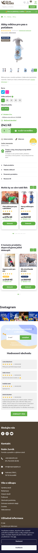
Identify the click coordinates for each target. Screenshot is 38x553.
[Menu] (35, 2)
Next (34, 187)
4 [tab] (18, 233)
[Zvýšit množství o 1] (9, 129)
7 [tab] (23, 233)
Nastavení (19, 541)
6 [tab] (21, 233)
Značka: (7, 143)
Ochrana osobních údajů (9, 503)
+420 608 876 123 (11, 458)
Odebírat (25, 337)
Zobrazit (10, 223)
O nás (3, 523)
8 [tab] (24, 233)
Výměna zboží (6, 488)
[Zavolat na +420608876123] (24, 2)
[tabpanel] (10, 210)
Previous (31, 187)
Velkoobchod (5, 510)
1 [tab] (13, 233)
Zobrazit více (19, 414)
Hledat (32, 7)
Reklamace (5, 491)
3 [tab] (16, 233)
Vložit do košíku (25, 131)
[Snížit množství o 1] (9, 132)
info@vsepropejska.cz (13, 467)
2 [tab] (14, 233)
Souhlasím (19, 548)
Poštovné (4, 497)
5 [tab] (19, 233)
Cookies (4, 506)
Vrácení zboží (5, 494)
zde (15, 537)
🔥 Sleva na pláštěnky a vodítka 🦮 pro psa (18, 11)
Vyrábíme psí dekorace (9, 526)
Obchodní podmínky (8, 500)
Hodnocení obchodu (19, 353)
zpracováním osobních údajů (20, 345)
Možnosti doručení (10, 120)
